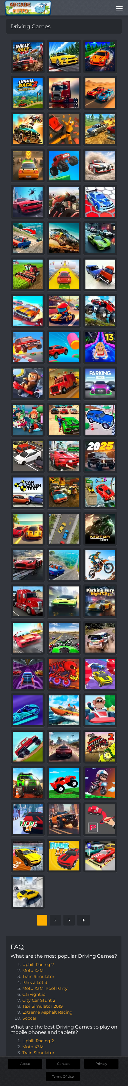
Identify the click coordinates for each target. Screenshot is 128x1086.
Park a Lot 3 (34, 982)
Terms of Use (63, 1076)
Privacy (101, 1064)
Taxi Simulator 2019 (42, 1006)
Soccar (29, 1018)
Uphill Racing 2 (38, 964)
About (25, 1064)
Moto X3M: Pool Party (45, 988)
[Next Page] (83, 920)
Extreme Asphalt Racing (47, 1012)
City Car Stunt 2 (38, 1000)
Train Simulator (38, 976)
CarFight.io (34, 994)
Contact (63, 1064)
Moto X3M (32, 970)
